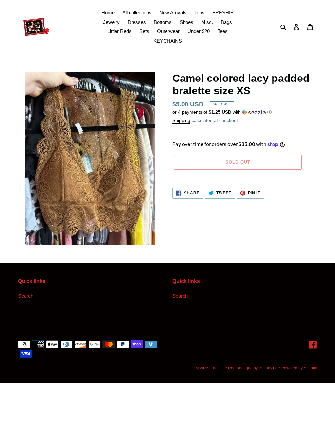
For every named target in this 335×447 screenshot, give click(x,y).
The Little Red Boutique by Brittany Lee (245, 368)
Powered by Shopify (299, 368)
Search (25, 296)
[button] (222, 112)
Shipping (181, 120)
